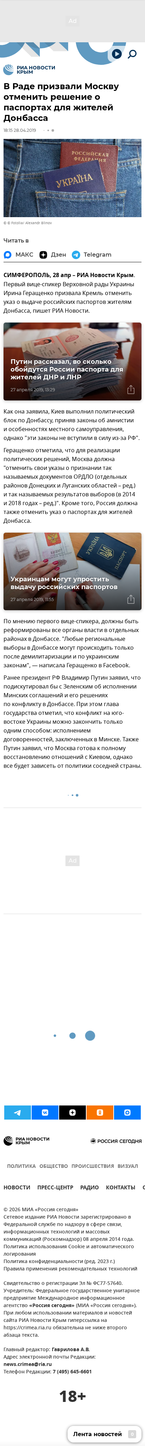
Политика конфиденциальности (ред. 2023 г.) (59, 1262)
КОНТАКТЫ (120, 1188)
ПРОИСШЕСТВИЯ (92, 1167)
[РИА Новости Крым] (29, 70)
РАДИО (89, 1188)
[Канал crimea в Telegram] (17, 1112)
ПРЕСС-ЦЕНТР (55, 1188)
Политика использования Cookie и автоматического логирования (69, 1250)
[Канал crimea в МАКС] (127, 1112)
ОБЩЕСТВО (53, 1167)
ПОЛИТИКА (21, 1167)
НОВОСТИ (17, 1188)
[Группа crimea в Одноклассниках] (100, 1112)
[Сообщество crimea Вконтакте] (45, 1112)
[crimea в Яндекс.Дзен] (72, 1112)
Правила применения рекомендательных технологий (70, 1269)
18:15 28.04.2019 (20, 130)
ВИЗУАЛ (128, 1167)
